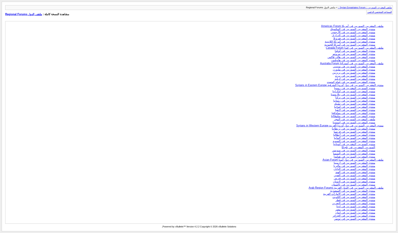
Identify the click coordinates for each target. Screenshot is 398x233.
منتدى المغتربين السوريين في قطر (355, 200)
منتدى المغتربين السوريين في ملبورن (354, 69)
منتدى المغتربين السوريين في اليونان (354, 181)
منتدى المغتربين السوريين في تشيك (354, 103)
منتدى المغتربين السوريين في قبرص (354, 178)
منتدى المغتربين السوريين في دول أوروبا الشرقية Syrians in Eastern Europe (339, 85)
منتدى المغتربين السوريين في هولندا (354, 156)
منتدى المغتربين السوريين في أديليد (355, 78)
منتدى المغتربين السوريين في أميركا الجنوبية (349, 44)
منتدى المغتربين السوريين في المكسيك (352, 29)
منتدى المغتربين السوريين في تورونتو (354, 54)
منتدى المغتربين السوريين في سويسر (353, 150)
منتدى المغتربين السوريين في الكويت (353, 197)
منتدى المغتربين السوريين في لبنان (355, 212)
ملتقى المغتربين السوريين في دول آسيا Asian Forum (353, 159)
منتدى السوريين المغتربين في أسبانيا (354, 144)
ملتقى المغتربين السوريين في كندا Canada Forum (354, 47)
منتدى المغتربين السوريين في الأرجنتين (353, 32)
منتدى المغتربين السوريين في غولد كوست (351, 82)
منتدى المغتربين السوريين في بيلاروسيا (353, 94)
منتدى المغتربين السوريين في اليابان (354, 169)
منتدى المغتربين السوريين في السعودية (352, 190)
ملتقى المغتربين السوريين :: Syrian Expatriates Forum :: (365, 7)
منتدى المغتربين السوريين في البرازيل (353, 35)
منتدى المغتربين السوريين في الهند (355, 172)
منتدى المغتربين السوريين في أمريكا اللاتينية (350, 41)
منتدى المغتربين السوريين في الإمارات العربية (349, 193)
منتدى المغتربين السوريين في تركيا (355, 97)
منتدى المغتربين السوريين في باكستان (353, 184)
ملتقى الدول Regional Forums (23, 14)
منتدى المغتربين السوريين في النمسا (354, 153)
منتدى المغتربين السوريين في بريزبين (353, 72)
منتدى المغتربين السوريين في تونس (354, 218)
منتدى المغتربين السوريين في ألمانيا (354, 138)
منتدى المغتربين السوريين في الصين (354, 175)
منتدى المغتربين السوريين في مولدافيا (353, 113)
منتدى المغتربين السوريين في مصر (355, 209)
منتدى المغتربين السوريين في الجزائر (354, 215)
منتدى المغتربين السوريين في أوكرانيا (353, 91)
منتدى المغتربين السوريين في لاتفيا (355, 110)
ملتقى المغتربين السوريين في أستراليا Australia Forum (351, 63)
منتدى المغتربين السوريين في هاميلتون (353, 60)
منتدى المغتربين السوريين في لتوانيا (354, 106)
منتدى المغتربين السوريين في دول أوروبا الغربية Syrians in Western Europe (339, 125)
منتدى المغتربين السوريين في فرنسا (354, 131)
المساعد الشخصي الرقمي (379, 12)
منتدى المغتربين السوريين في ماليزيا (354, 165)
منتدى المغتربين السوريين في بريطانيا (353, 128)
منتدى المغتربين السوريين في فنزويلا (354, 38)
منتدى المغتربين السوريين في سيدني (354, 66)
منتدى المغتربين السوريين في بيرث (355, 75)
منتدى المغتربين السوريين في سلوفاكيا (353, 116)
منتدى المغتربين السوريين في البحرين (353, 203)
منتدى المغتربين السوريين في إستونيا (354, 122)
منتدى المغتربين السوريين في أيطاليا (354, 134)
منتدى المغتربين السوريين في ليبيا (355, 206)
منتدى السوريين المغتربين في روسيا (354, 88)
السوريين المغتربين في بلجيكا (358, 147)
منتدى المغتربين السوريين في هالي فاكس (351, 57)
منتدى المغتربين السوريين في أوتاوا (355, 50)
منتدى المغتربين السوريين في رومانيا (354, 100)
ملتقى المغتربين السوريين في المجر (354, 119)
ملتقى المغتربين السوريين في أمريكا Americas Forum (352, 26)
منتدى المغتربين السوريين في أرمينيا (354, 162)
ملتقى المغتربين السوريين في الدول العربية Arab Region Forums (346, 187)
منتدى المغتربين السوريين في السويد (354, 141)
